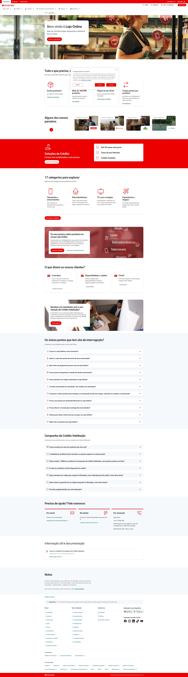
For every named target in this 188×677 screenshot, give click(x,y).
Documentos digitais (65, 655)
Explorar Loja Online (52, 162)
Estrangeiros (50, 642)
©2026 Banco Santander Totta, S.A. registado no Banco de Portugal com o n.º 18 (127, 675)
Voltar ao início (49, 597)
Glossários (55, 665)
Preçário (47, 665)
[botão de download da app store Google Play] (138, 611)
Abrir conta (182, 5)
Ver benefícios (126, 103)
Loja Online (51, 13)
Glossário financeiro (52, 645)
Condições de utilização (98, 665)
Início (46, 12)
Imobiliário (76, 634)
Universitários (50, 631)
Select (48, 623)
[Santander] (8, 5)
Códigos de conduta (113, 665)
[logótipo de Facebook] (125, 621)
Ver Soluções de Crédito (104, 99)
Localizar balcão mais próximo (89, 522)
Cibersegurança (77, 623)
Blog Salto (76, 627)
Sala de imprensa (78, 616)
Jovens (48, 627)
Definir (78, 84)
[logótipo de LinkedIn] (133, 621)
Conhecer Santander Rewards (75, 250)
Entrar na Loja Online (54, 39)
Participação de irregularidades (79, 669)
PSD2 (106, 669)
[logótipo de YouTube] (141, 621)
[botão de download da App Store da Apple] (128, 611)
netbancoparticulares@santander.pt (57, 520)
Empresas (49, 616)
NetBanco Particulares (50, 655)
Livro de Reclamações (50, 669)
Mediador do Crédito (128, 665)
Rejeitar (100, 84)
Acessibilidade (77, 642)
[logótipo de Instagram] (129, 621)
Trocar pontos (56, 323)
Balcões (101, 616)
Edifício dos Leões (78, 631)
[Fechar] (116, 69)
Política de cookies (83, 665)
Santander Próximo (104, 620)
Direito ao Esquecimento (129, 669)
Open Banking (115, 669)
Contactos (102, 612)
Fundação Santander (79, 638)
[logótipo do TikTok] (137, 621)
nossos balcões (79, 589)
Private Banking (51, 634)
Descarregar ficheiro (55, 557)
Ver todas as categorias (52, 218)
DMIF (92, 669)
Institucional (50, 620)
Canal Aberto (63, 669)
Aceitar (111, 84)
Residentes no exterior (52, 638)
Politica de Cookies (86, 80)
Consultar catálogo (57, 250)
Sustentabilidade (78, 620)
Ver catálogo (75, 101)
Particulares (50, 612)
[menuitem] (6, 1)
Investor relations (78, 612)
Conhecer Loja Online (53, 97)
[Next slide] (51, 129)
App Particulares (79, 655)
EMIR (99, 669)
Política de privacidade (68, 665)
